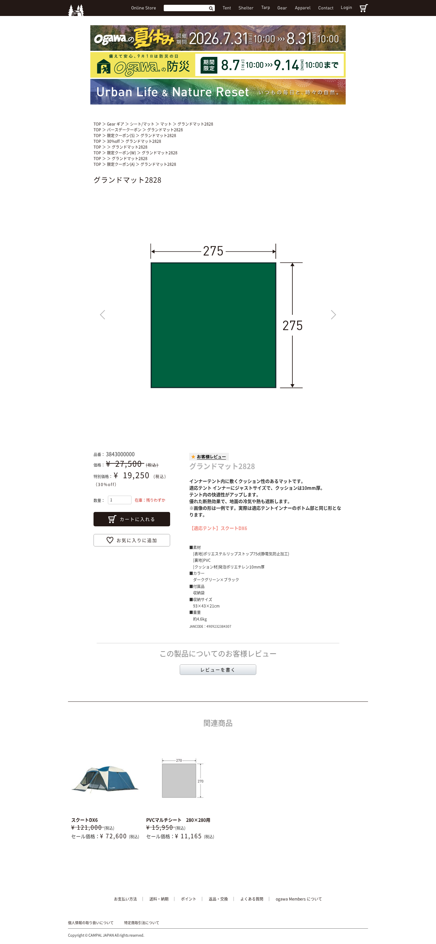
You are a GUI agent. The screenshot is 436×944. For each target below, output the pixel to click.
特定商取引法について (141, 922)
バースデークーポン (124, 130)
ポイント (188, 899)
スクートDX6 (84, 819)
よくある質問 (251, 899)
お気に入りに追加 (137, 540)
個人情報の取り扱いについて (91, 922)
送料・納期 (159, 899)
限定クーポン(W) (122, 153)
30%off (114, 141)
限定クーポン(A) (121, 164)
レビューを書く (218, 669)
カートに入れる (137, 519)
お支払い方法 (125, 899)
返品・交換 (218, 899)
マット (166, 124)
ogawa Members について (299, 899)
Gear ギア (116, 124)
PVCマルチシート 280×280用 (178, 819)
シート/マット (142, 124)
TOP (97, 124)
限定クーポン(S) (121, 135)
